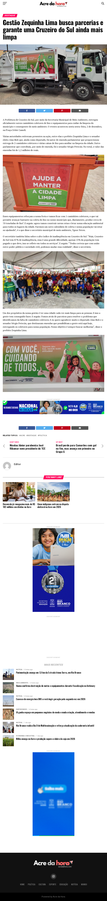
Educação (63, 884)
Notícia (74, 884)
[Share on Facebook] (27, 110)
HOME (22, 884)
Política (43, 435)
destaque (31, 435)
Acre (22, 435)
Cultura (42, 884)
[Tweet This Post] (44, 110)
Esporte (52, 884)
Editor (17, 464)
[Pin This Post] (62, 110)
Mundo (84, 884)
